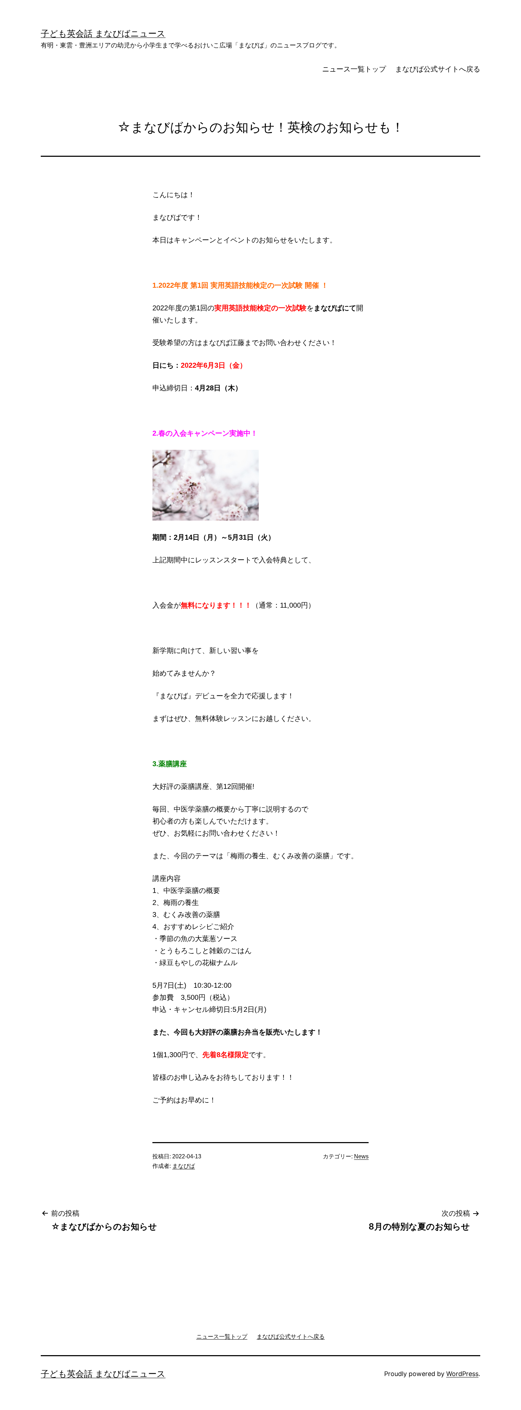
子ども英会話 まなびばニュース (103, 33)
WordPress (462, 1373)
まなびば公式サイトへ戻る (437, 69)
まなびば (183, 1166)
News (361, 1156)
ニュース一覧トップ (354, 69)
